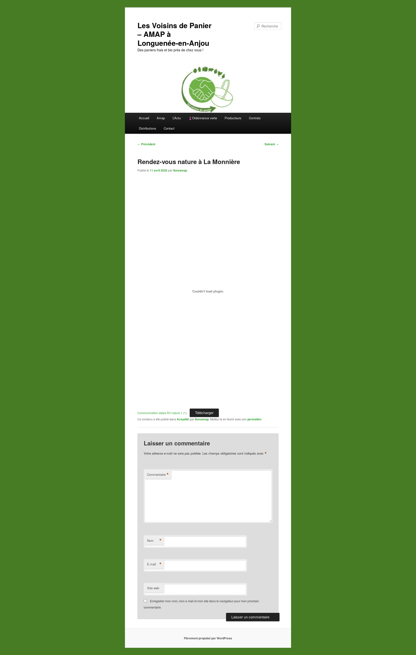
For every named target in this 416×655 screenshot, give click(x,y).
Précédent (146, 144)
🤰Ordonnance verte (202, 118)
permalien (254, 419)
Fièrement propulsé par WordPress (208, 638)
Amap (161, 118)
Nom (154, 540)
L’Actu (177, 118)
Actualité (183, 419)
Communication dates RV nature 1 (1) (162, 413)
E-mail (154, 564)
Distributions (147, 128)
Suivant (272, 144)
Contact (169, 128)
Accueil (144, 118)
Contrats (255, 118)
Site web (153, 588)
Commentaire (158, 474)
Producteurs (233, 118)
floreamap (180, 170)
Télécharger (204, 412)
